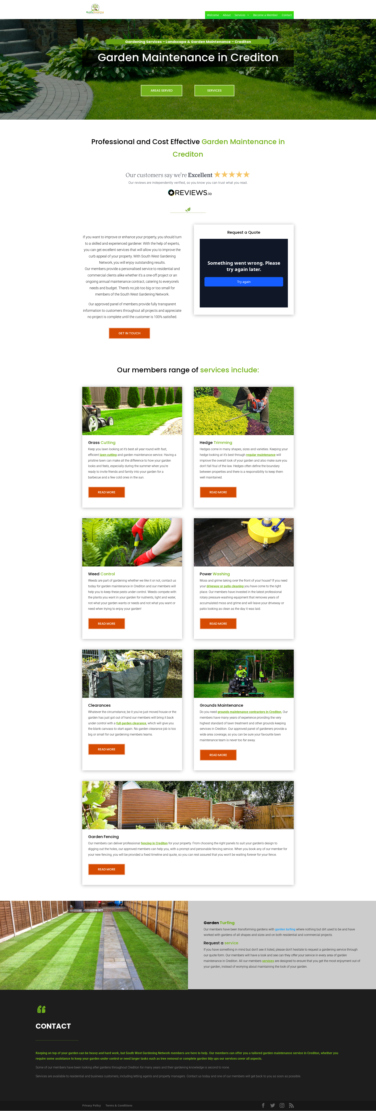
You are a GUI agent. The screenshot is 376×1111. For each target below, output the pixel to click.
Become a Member (265, 15)
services (268, 961)
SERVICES (214, 90)
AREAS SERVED (162, 90)
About (227, 15)
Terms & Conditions (119, 1105)
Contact (287, 15)
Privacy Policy (91, 1105)
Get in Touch (129, 333)
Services (240, 15)
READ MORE (106, 492)
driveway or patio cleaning (225, 586)
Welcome (213, 15)
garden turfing (285, 929)
